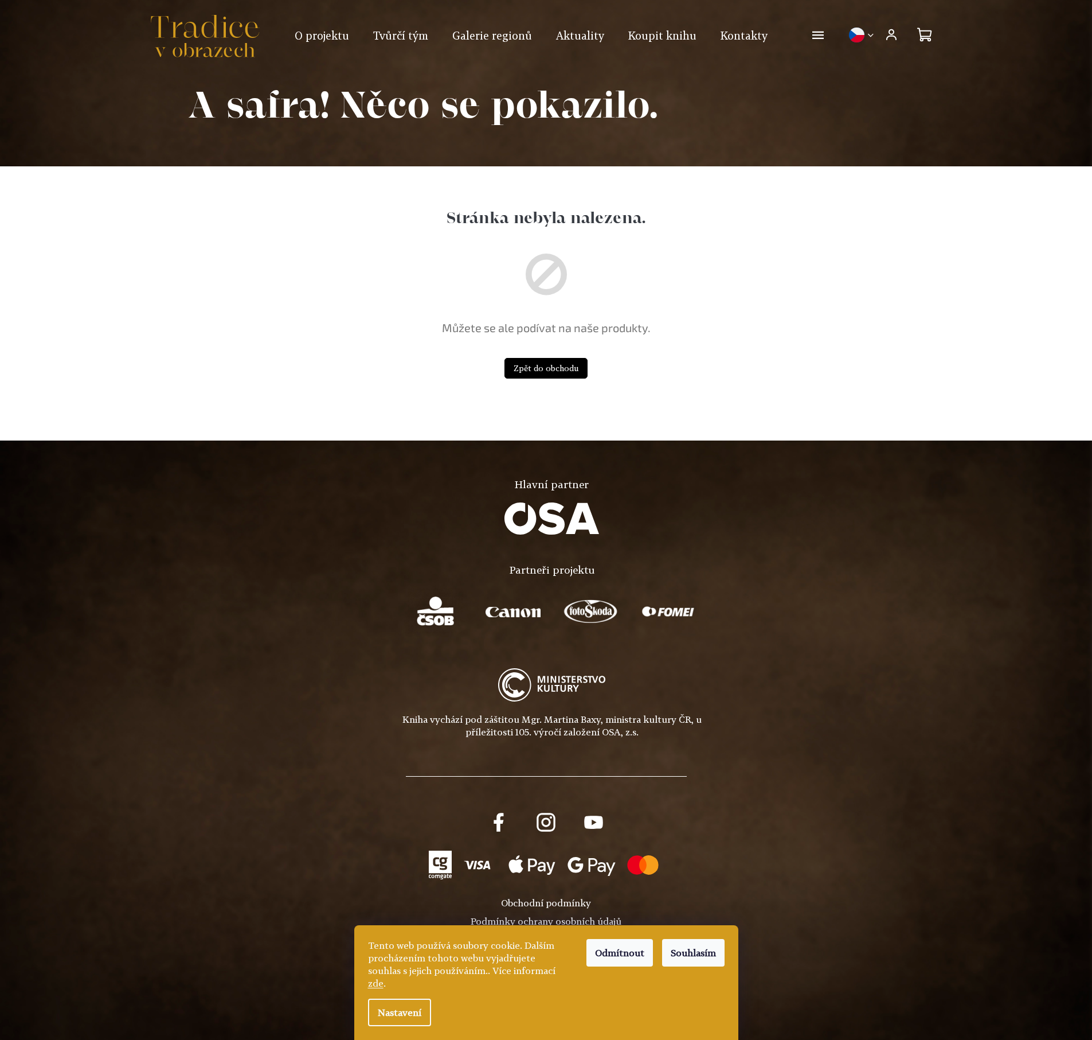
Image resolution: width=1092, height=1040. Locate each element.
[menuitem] (322, 35)
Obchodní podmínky (546, 903)
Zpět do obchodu (546, 368)
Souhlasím (693, 953)
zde (375, 983)
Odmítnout (619, 953)
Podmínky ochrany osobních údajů (546, 921)
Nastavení (399, 1012)
